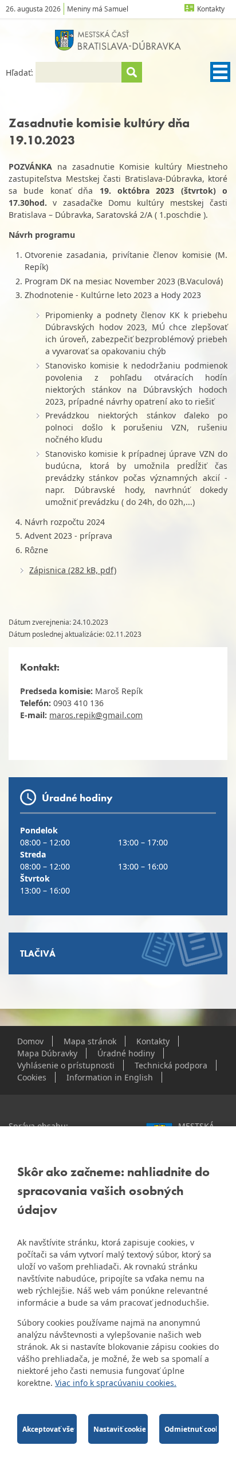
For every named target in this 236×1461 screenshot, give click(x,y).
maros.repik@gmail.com (96, 715)
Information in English (109, 1077)
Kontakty (211, 9)
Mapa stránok (90, 1041)
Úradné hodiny (126, 1053)
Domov (30, 1041)
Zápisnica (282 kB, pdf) (72, 570)
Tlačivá (38, 953)
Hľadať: (21, 72)
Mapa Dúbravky (47, 1053)
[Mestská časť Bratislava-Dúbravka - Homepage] (118, 40)
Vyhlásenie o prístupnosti (66, 1065)
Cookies (31, 1077)
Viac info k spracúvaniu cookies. (115, 1382)
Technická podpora (171, 1065)
